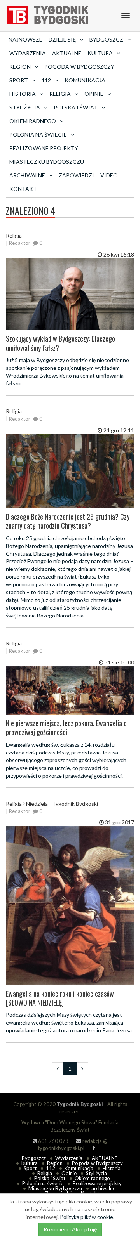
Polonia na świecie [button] (38, 134)
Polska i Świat (49, 1178)
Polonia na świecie (42, 1183)
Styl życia (96, 1173)
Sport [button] (18, 80)
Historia (112, 1168)
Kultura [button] (100, 53)
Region (55, 1163)
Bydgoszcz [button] (106, 39)
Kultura (29, 1163)
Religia (44, 1173)
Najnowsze (25, 39)
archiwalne (103, 1188)
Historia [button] (22, 93)
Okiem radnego (92, 1178)
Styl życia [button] (24, 107)
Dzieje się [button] (62, 39)
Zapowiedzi (76, 175)
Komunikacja (85, 80)
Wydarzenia (27, 53)
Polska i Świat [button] (76, 107)
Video (109, 175)
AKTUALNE (66, 53)
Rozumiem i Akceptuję (70, 1229)
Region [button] (20, 66)
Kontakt (23, 189)
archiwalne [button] (27, 175)
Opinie (69, 1173)
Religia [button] (60, 93)
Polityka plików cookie (86, 1217)
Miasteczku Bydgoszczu (46, 161)
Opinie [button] (93, 93)
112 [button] (46, 80)
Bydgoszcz (34, 1158)
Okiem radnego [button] (32, 121)
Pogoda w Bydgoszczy (79, 66)
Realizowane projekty (43, 148)
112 (50, 1168)
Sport (30, 1168)
